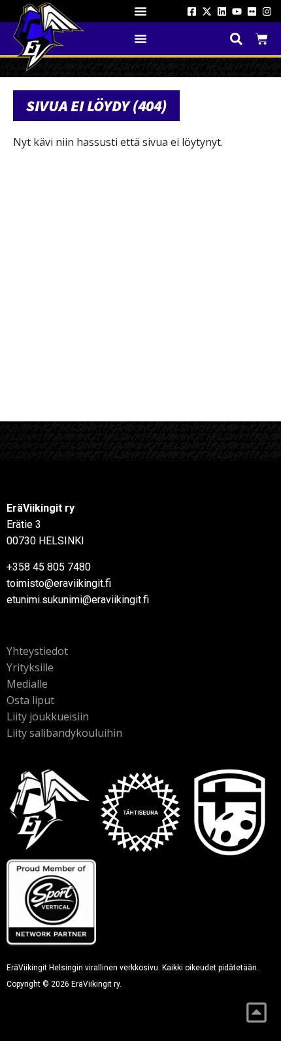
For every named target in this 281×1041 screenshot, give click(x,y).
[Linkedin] (221, 11)
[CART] (261, 39)
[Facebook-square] (191, 11)
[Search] (236, 39)
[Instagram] (266, 11)
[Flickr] (251, 11)
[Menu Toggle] (140, 11)
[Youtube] (236, 11)
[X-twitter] (206, 11)
